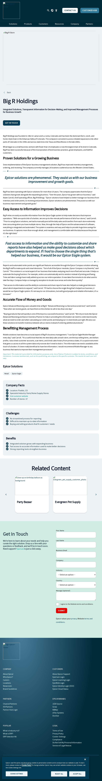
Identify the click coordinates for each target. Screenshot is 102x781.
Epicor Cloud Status (60, 689)
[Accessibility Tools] (56, 10)
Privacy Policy (57, 733)
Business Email (61, 550)
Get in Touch (11, 123)
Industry (59, 570)
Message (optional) (63, 591)
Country (59, 580)
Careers (6, 680)
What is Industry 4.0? (11, 730)
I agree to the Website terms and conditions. (76, 604)
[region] (45, 768)
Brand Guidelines (10, 689)
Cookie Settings (59, 736)
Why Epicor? (8, 677)
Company (59, 560)
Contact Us (70, 10)
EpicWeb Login (58, 683)
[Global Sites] (52, 10)
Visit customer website (19, 396)
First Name (60, 530)
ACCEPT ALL (77, 774)
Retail (6, 373)
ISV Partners (8, 707)
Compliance (57, 739)
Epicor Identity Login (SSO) (63, 686)
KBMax (55, 710)
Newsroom (7, 686)
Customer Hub (89, 10)
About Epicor (8, 674)
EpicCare (20, 549)
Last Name (60, 540)
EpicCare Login (58, 677)
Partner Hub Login (10, 710)
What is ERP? (8, 733)
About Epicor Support (61, 674)
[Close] (85, 759)
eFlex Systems (58, 713)
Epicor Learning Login (61, 680)
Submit (61, 610)
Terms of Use (57, 730)
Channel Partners (10, 704)
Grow (54, 707)
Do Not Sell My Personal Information (67, 742)
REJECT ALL (59, 774)
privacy (74, 618)
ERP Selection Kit (10, 736)
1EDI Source (57, 704)
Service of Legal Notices (61, 745)
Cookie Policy (26, 765)
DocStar (55, 716)
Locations (7, 683)
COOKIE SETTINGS (16, 774)
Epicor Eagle (16, 373)
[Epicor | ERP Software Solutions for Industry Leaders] (11, 10)
